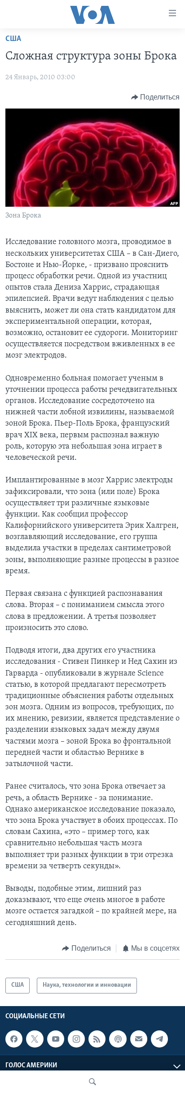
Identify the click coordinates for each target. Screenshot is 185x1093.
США (13, 39)
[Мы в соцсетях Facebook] (13, 1039)
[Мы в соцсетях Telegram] (159, 1039)
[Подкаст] (117, 1039)
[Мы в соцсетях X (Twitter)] (34, 1039)
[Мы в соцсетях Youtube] (55, 1039)
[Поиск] (92, 1081)
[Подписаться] (138, 1039)
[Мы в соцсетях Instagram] (76, 1039)
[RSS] (97, 1039)
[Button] (155, 97)
